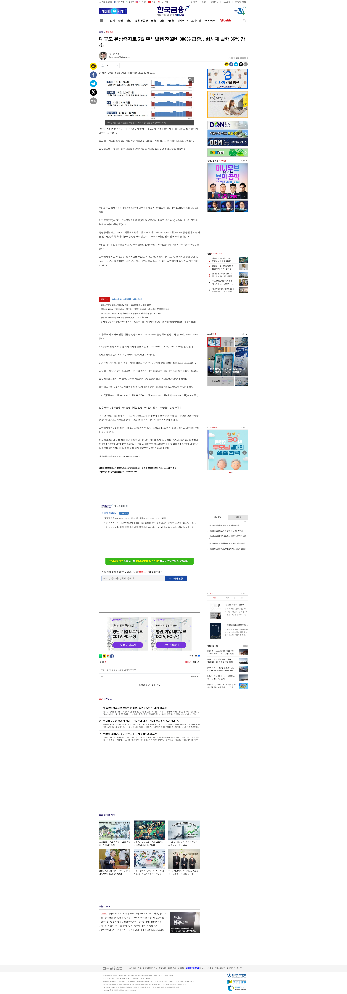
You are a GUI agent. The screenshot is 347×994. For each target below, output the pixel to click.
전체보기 (124, 513)
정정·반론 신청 (151, 968)
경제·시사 (182, 20)
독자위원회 (172, 968)
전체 (112, 20)
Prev (211, 453)
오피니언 (196, 20)
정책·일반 (110, 32)
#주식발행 (137, 299)
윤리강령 (162, 968)
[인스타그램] (140, 2)
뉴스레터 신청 (176, 578)
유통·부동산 (141, 20)
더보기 (243, 161)
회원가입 (214, 2)
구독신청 (194, 2)
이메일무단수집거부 (234, 968)
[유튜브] (152, 2)
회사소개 (132, 968)
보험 (162, 20)
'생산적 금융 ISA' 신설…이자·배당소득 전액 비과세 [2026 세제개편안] (134, 518)
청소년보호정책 (207, 968)
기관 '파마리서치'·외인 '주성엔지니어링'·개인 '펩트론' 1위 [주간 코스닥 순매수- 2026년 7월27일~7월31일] (150, 523)
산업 (129, 20)
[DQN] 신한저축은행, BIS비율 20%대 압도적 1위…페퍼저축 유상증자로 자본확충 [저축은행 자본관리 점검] (148, 322)
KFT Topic (209, 20)
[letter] (163, 2)
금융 (153, 20)
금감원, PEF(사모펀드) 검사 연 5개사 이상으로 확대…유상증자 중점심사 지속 (135, 309)
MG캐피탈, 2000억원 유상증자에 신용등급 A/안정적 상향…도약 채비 (131, 313)
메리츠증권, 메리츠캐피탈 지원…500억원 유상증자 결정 (126, 305)
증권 (120, 20)
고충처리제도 (220, 968)
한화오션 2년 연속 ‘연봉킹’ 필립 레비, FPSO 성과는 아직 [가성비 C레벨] (131, 922)
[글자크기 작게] (107, 65)
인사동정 (217, 517)
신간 (241, 598)
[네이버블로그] (129, 2)
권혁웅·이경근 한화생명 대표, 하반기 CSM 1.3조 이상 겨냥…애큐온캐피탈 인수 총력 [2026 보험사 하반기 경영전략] (134, 918)
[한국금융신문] (105, 2)
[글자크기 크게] (112, 65)
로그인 (204, 2)
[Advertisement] (121, 176)
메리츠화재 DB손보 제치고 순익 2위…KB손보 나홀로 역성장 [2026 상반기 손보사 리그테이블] (134, 913)
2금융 (171, 20)
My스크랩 (226, 2)
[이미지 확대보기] (191, 80)
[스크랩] (117, 65)
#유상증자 (117, 299)
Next (244, 453)
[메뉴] (101, 20)
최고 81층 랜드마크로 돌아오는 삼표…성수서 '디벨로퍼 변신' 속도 (129, 926)
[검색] (244, 20)
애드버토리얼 (212, 646)
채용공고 (181, 968)
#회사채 (127, 299)
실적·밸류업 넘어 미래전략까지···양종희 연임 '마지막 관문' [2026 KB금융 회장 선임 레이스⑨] (134, 930)
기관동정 (237, 517)
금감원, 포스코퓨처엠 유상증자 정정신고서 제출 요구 (124, 317)
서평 (227, 598)
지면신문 (237, 2)
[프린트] (102, 65)
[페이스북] (119, 2)
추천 (214, 598)
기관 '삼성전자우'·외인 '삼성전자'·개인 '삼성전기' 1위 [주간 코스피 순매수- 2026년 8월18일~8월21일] (148, 527)
